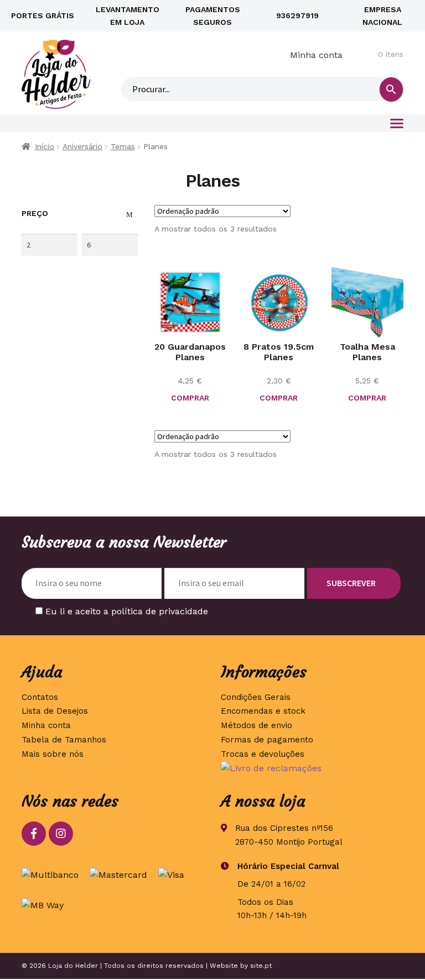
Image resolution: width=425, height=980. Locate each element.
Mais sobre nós (53, 754)
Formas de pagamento (267, 740)
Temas (123, 146)
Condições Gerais (256, 697)
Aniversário (82, 146)
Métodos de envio (256, 725)
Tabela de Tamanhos (64, 740)
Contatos (40, 697)
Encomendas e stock (263, 711)
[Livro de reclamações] (312, 768)
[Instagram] (61, 833)
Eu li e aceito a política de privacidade (126, 611)
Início (44, 146)
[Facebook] (34, 833)
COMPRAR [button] (190, 397)
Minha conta (316, 55)
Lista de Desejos (55, 711)
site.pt (261, 966)
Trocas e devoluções (262, 754)
